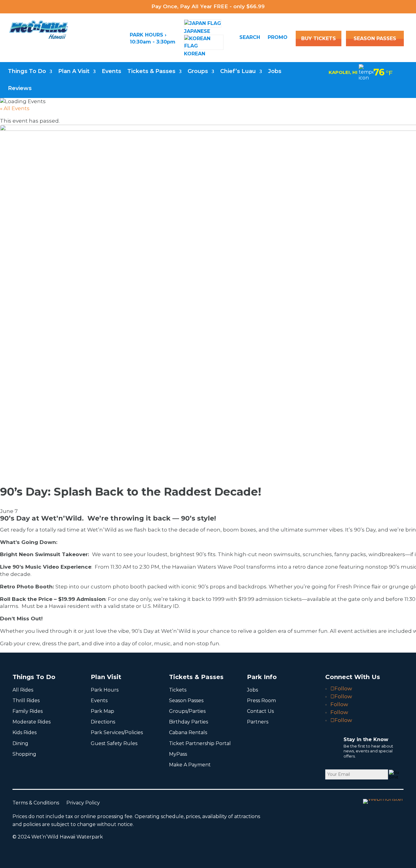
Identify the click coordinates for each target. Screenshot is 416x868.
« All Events (15, 108)
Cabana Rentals (188, 732)
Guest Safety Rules (114, 743)
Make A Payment (190, 765)
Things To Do (27, 71)
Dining (20, 743)
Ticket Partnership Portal (200, 743)
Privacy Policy (86, 803)
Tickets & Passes (151, 71)
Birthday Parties (188, 722)
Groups (198, 71)
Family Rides (27, 711)
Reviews (20, 88)
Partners (257, 722)
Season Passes (186, 700)
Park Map (102, 711)
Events (111, 71)
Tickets (177, 690)
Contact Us (260, 711)
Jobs (274, 71)
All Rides (22, 690)
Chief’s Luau (238, 71)
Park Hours (104, 690)
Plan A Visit (74, 71)
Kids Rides (24, 732)
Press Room (261, 700)
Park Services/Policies (117, 732)
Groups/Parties (187, 711)
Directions (103, 722)
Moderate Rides (31, 722)
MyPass (178, 754)
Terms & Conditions (39, 803)
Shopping (24, 754)
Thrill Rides (26, 700)
